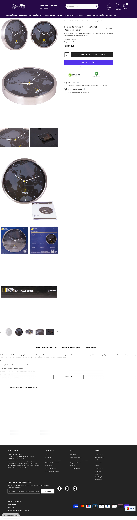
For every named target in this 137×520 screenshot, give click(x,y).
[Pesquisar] (81, 6)
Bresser (74, 39)
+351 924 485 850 (18, 459)
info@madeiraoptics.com (29, 463)
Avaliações (90, 347)
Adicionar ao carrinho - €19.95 (92, 54)
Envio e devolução (71, 347)
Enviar (48, 491)
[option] (9, 332)
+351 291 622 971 (17, 454)
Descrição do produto (46, 347)
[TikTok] (75, 488)
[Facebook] (59, 488)
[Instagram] (67, 488)
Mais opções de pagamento (88, 67)
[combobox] (79, 6)
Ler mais (68, 377)
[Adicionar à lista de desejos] (66, 54)
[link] (23, 431)
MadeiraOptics (16, 501)
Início (66, 21)
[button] (57, 332)
